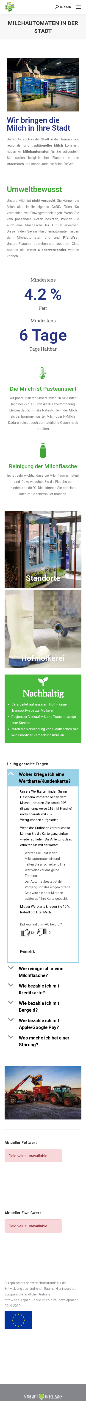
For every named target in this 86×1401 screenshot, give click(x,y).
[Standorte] (43, 569)
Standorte (43, 578)
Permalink (27, 951)
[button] (43, 778)
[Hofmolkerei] (43, 648)
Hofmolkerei (43, 658)
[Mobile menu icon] (78, 7)
